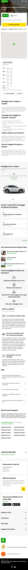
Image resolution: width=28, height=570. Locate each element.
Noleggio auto (4, 29)
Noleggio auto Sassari (6, 432)
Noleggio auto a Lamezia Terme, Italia (20, 435)
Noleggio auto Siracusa (19, 429)
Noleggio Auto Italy (13, 29)
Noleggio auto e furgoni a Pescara (20, 432)
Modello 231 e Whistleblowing (19, 561)
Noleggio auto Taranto (6, 429)
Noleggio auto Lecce (5, 435)
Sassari (20, 29)
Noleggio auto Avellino (6, 437)
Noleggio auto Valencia (19, 427)
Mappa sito (3, 561)
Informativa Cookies (5, 562)
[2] (15, 199)
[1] (13, 199)
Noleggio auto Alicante (6, 427)
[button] (14, 44)
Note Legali (9, 561)
